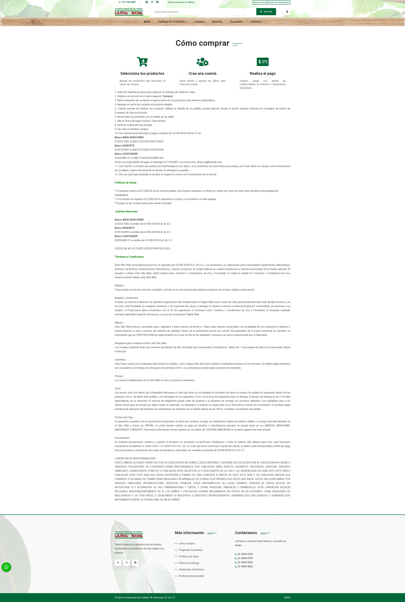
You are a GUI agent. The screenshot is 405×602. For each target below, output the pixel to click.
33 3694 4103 (245, 554)
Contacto (255, 22)
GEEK (287, 597)
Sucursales (236, 22)
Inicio (147, 22)
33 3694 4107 (245, 558)
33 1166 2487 (129, 2)
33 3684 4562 (245, 566)
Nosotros (217, 22)
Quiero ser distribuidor (279, 2)
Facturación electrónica (191, 569)
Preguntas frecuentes (191, 550)
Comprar (199, 22)
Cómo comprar (187, 543)
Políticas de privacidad (191, 576)
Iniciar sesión (260, 2)
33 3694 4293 (245, 562)
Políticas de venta (189, 556)
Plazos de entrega (189, 563)
